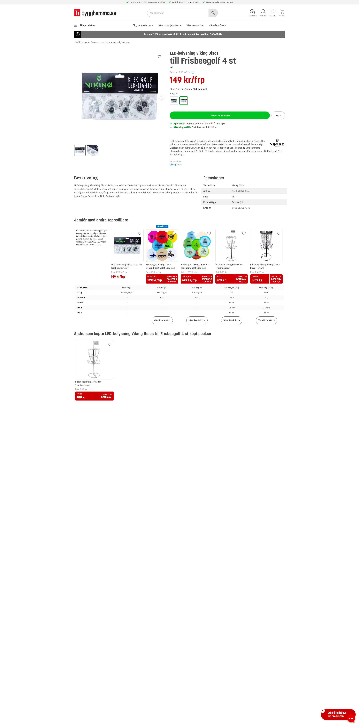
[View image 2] (92, 150)
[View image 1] (80, 150)
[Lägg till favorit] (159, 56)
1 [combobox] (276, 115)
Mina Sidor (263, 15)
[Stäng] (322, 710)
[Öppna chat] (351, 719)
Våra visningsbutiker (169, 25)
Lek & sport (98, 42)
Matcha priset (200, 89)
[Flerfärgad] (174, 100)
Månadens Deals (217, 25)
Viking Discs (176, 164)
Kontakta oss (144, 25)
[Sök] (213, 13)
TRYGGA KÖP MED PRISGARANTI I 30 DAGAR (147, 2)
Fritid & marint (83, 42)
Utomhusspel (113, 42)
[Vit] (183, 100)
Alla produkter (88, 25)
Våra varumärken (195, 25)
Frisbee (125, 42)
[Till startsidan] (95, 12)
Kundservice (252, 15)
